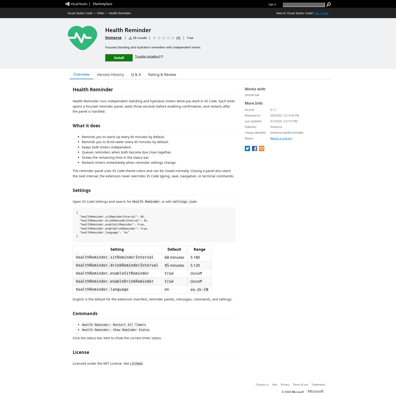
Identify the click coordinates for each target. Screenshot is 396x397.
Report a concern (281, 138)
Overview (81, 74)
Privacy (285, 384)
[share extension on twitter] (247, 149)
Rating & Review (162, 74)
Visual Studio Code (80, 13)
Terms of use (300, 384)
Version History (110, 74)
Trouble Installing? (147, 56)
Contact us (262, 384)
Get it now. (321, 13)
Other (100, 13)
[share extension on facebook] (254, 149)
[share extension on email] (261, 149)
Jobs (274, 384)
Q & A (136, 74)
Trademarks (318, 384)
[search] (328, 4)
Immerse (113, 37)
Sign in (272, 4)
